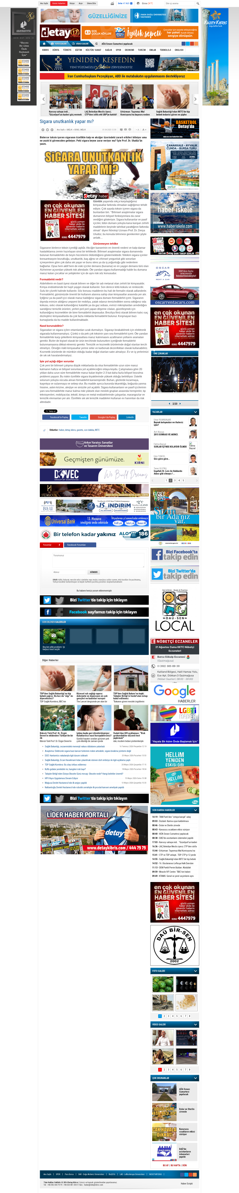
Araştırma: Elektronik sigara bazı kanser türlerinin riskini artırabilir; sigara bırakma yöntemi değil (88, 751)
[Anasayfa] (44, 44)
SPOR (58, 1174)
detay (67, 430)
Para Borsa (69, 1174)
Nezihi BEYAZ (161, 469)
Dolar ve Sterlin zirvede (166, 825)
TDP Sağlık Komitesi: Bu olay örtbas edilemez (65, 764)
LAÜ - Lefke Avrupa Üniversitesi (132, 1174)
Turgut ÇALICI (164, 433)
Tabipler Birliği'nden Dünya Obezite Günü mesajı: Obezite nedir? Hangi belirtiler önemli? (84, 773)
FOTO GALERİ (158, 971)
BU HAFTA (175, 1165)
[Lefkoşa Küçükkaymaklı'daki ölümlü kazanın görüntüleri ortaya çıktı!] (187, 1056)
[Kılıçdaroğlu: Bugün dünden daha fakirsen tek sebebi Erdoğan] (163, 1037)
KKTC (97, 430)
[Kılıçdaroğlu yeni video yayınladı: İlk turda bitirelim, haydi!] (187, 1037)
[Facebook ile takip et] (184, 44)
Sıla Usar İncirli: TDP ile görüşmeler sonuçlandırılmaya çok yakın (135, 113)
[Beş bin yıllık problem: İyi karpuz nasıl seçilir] (163, 984)
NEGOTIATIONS (155, 1174)
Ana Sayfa (44, 3)
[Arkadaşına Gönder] (125, 129)
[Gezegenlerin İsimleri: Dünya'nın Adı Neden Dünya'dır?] (187, 984)
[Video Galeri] (80, 44)
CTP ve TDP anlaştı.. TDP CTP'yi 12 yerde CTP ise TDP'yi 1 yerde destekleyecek (174, 857)
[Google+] (52, 129)
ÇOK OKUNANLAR (160, 1078)
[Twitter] (47, 129)
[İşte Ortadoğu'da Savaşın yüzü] (163, 1002)
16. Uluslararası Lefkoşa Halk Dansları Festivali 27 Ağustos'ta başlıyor (172, 865)
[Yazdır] (129, 129)
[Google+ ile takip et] (192, 44)
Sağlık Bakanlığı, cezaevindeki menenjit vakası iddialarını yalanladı (75, 746)
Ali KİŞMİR (162, 421)
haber (61, 430)
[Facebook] (42, 129)
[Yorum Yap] (121, 129)
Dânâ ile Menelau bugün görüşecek (168, 113)
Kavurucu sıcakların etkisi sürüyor (171, 829)
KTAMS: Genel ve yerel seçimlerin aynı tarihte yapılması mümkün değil (101, 113)
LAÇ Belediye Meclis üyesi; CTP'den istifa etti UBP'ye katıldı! (131, 44)
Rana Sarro (167, 459)
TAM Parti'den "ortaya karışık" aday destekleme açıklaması (171, 819)
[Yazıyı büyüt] (144, 129)
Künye (72, 3)
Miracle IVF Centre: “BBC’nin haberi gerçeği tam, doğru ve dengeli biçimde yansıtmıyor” (63, 113)
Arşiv (81, 3)
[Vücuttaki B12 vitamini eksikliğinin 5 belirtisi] (187, 1002)
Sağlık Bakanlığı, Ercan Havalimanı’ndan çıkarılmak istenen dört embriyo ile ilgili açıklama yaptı (87, 760)
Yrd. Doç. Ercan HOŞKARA (171, 447)
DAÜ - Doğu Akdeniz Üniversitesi (91, 1174)
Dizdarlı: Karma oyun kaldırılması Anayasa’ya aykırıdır (170, 823)
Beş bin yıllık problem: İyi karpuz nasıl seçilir (54, 648)
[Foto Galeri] (59, 44)
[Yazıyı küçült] (137, 129)
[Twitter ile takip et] (188, 44)
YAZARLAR (157, 412)
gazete (80, 430)
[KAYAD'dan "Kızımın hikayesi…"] (163, 1056)
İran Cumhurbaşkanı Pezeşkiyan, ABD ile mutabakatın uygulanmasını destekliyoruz (126, 76)
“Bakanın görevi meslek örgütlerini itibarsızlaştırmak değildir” (130, 697)
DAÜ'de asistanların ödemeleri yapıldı (172, 838)
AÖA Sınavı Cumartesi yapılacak (170, 834)
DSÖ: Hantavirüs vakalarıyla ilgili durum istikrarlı (66, 755)
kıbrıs (73, 430)
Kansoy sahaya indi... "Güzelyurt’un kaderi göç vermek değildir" (174, 844)
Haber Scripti (187, 1183)
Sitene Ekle (91, 3)
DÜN (184, 1165)
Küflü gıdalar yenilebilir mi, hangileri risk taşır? (65, 769)
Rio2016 (112, 1174)
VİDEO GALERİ (159, 1024)
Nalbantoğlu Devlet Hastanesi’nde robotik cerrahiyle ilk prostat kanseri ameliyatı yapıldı (84, 787)
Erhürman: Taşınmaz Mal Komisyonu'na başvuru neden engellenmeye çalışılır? (173, 852)
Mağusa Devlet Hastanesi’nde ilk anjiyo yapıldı (66, 783)
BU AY (166, 1165)
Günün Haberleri (58, 3)
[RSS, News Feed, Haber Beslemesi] (196, 44)
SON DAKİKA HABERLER (163, 810)
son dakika (89, 430)
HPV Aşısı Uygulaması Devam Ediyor (61, 778)
